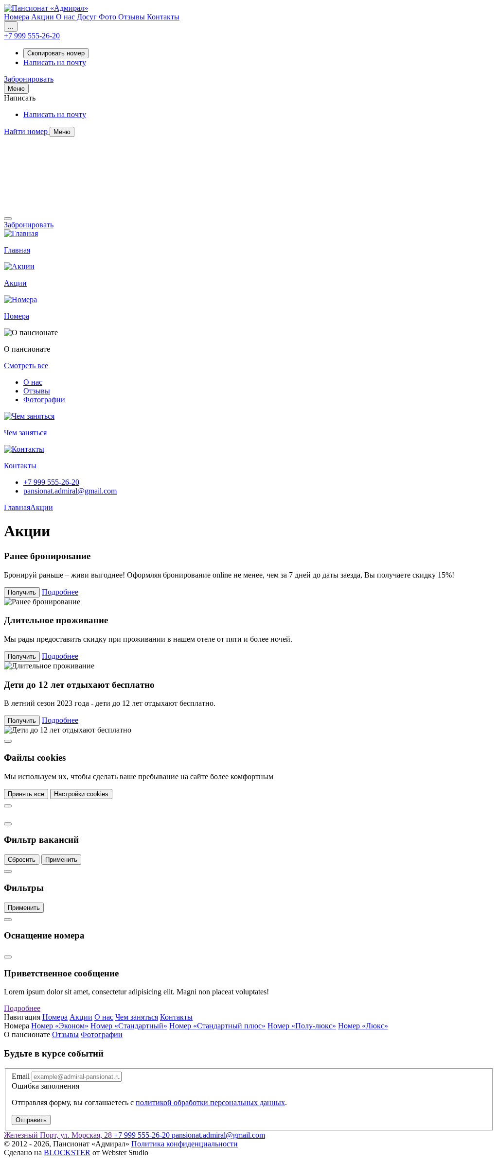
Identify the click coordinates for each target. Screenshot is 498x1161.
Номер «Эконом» (60, 1026)
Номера (55, 1017)
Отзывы (36, 391)
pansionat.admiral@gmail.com (70, 491)
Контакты (176, 1017)
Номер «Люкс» (363, 1026)
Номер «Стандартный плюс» (217, 1026)
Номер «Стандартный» (128, 1026)
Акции (41, 507)
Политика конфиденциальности (184, 1144)
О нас (32, 382)
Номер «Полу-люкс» (301, 1026)
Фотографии (44, 399)
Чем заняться (136, 1017)
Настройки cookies (81, 794)
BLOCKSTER (67, 1152)
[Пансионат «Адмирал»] (46, 8)
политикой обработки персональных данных (210, 1102)
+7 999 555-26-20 (51, 482)
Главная (17, 507)
